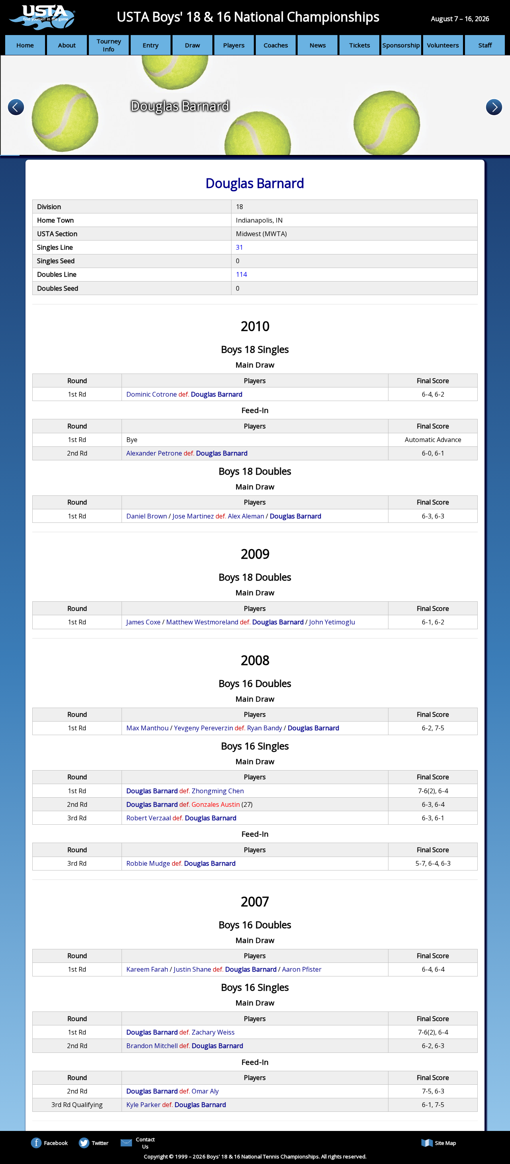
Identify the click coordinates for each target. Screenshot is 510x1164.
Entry (151, 45)
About (67, 45)
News (318, 45)
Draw (192, 45)
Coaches (276, 45)
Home (25, 45)
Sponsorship (401, 45)
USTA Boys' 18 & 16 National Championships (248, 16)
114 (241, 274)
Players (234, 45)
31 (239, 247)
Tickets (359, 45)
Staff (485, 45)
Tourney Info (108, 45)
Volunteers (443, 45)
